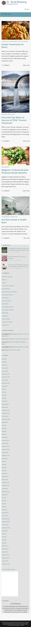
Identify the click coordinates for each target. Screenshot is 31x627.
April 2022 (4, 470)
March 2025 (4, 365)
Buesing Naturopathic (9, 569)
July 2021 (4, 497)
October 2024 (5, 380)
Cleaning (4, 282)
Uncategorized (5, 325)
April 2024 (4, 398)
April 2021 (4, 506)
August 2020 (5, 531)
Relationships (5, 313)
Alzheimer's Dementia (7, 276)
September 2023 (6, 419)
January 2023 (5, 443)
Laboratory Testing (6, 301)
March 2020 (4, 546)
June (9, 14)
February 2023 (5, 440)
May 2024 (4, 395)
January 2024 (5, 407)
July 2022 (4, 461)
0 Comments (6, 65)
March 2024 (4, 401)
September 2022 (6, 455)
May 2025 (4, 359)
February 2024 (5, 404)
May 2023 (4, 431)
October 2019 (5, 561)
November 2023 (5, 413)
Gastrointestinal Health (7, 295)
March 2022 (4, 473)
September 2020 (6, 528)
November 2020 (5, 521)
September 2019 (6, 564)
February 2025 (5, 368)
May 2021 (4, 503)
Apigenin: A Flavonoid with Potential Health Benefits (15, 171)
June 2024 (4, 392)
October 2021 (5, 488)
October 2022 (5, 452)
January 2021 (5, 515)
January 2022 (5, 479)
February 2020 (5, 549)
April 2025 (4, 362)
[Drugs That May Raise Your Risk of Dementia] (4, 258)
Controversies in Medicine (9, 217)
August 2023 (5, 422)
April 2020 (4, 543)
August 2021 (5, 494)
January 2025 (5, 371)
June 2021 (4, 500)
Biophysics (4, 279)
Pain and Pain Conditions (8, 310)
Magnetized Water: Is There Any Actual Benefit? (17, 339)
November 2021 (5, 485)
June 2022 (4, 464)
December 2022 (5, 446)
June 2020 (4, 537)
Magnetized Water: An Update (21, 347)
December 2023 (5, 410)
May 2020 (4, 540)
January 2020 (5, 552)
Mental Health (5, 304)
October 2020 (5, 524)
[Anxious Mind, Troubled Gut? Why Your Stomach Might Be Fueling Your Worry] (4, 266)
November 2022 (5, 449)
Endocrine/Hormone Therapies (9, 292)
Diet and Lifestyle (6, 288)
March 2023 (4, 437)
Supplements (5, 167)
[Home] (2, 14)
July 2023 (4, 425)
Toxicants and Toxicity (8, 114)
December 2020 (5, 518)
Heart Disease (5, 298)
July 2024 (4, 389)
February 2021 (5, 512)
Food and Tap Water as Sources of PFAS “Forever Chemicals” (14, 120)
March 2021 (4, 509)
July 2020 (4, 534)
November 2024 (5, 377)
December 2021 (5, 482)
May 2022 (4, 467)
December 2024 (5, 374)
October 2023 (5, 416)
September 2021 (6, 491)
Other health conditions (9, 41)
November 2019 (5, 558)
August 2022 (5, 458)
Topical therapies (23, 41)
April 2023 (4, 434)
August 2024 (5, 386)
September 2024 (6, 383)
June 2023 (4, 428)
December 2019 (5, 555)
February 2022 (5, 476)
